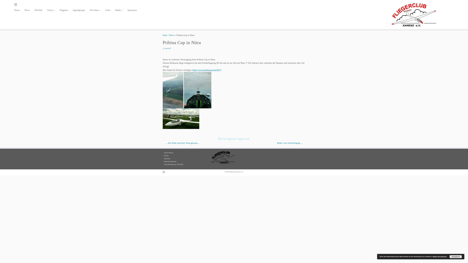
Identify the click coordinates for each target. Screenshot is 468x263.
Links (107, 10)
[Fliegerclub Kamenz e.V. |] (414, 14)
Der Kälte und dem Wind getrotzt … (182, 143)
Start (165, 35)
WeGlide (38, 10)
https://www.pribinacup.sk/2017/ (206, 70)
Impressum (167, 158)
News (27, 10)
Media (118, 10)
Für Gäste (94, 10)
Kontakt (166, 155)
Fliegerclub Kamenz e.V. (236, 172)
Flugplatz (64, 10)
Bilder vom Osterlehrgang (290, 143)
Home (17, 10)
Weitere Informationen (440, 256)
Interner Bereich (168, 152)
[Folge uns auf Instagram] (16, 4)
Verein (50, 10)
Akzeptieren (456, 257)
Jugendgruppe (79, 10)
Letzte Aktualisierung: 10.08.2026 (173, 164)
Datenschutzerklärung (170, 161)
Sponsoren (132, 10)
